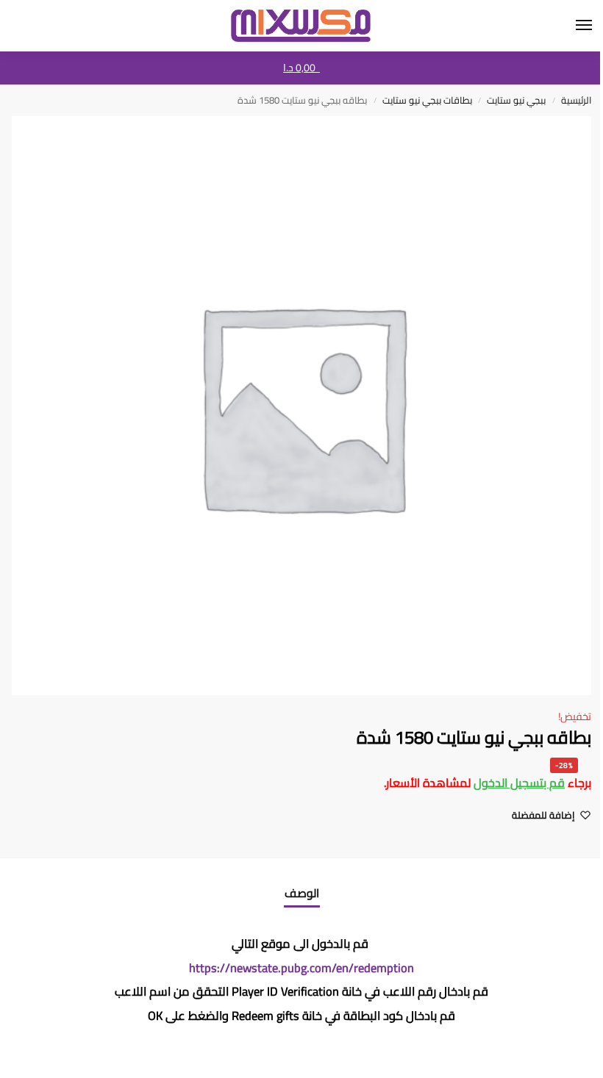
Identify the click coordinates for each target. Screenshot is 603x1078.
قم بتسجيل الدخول (519, 783)
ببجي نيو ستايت (516, 100)
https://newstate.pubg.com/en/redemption (301, 968)
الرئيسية (576, 100)
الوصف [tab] (302, 893)
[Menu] (570, 26)
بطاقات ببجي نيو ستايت (427, 100)
